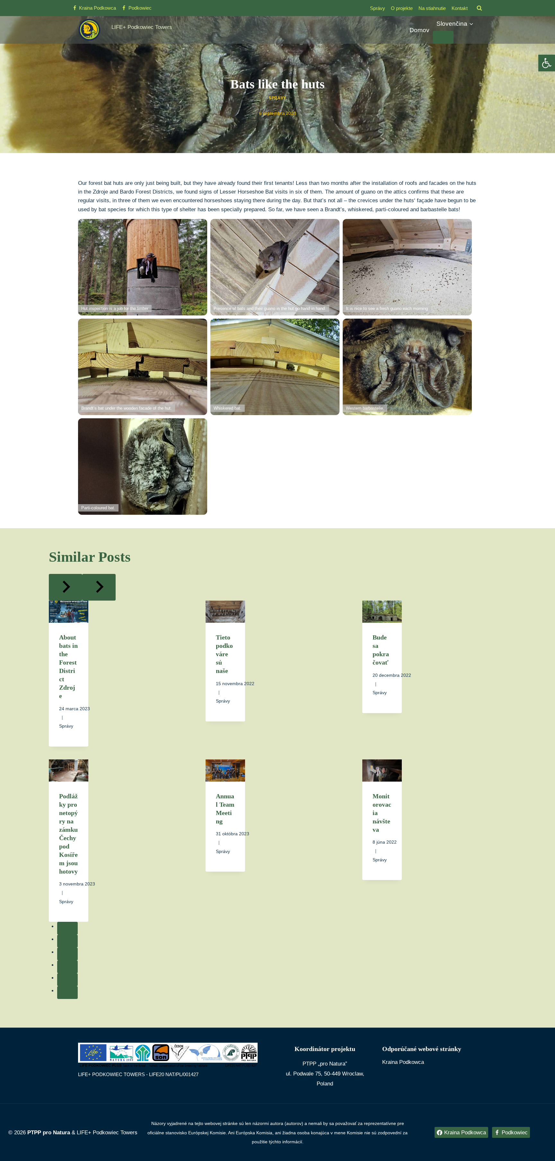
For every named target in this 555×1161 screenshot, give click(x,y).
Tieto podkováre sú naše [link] (224, 654)
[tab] (67, 928)
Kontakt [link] (460, 8)
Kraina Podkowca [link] (403, 1062)
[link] (546, 63)
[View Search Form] (479, 8)
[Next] (99, 587)
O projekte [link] (402, 8)
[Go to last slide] (65, 587)
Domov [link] (419, 30)
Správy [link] (377, 8)
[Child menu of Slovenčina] (443, 37)
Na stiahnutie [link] (432, 8)
